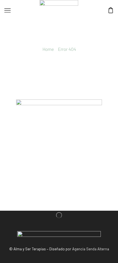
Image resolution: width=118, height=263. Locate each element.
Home (48, 49)
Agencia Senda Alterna (90, 249)
